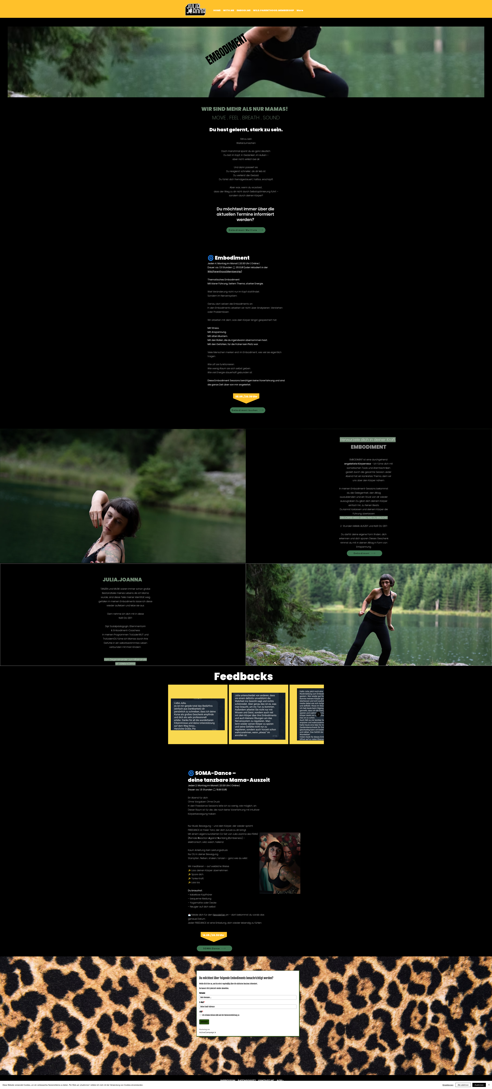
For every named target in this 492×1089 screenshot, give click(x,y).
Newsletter (219, 914)
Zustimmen (479, 1085)
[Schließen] (488, 1085)
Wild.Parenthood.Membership (224, 271)
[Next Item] (318, 714)
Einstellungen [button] (448, 1085)
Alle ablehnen (463, 1085)
